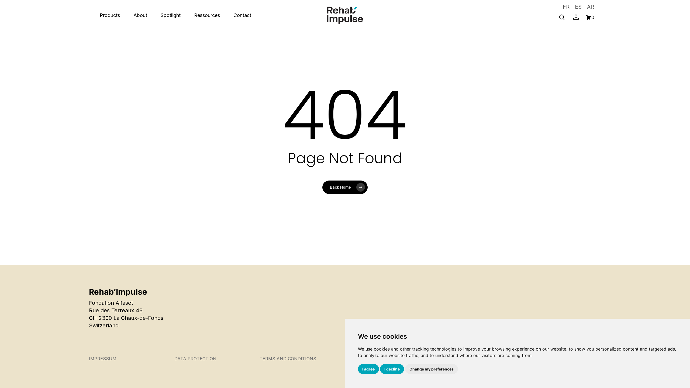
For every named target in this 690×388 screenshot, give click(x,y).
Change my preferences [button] (431, 369)
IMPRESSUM (102, 358)
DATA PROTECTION (195, 358)
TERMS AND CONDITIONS (288, 358)
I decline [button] (392, 369)
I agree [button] (368, 369)
